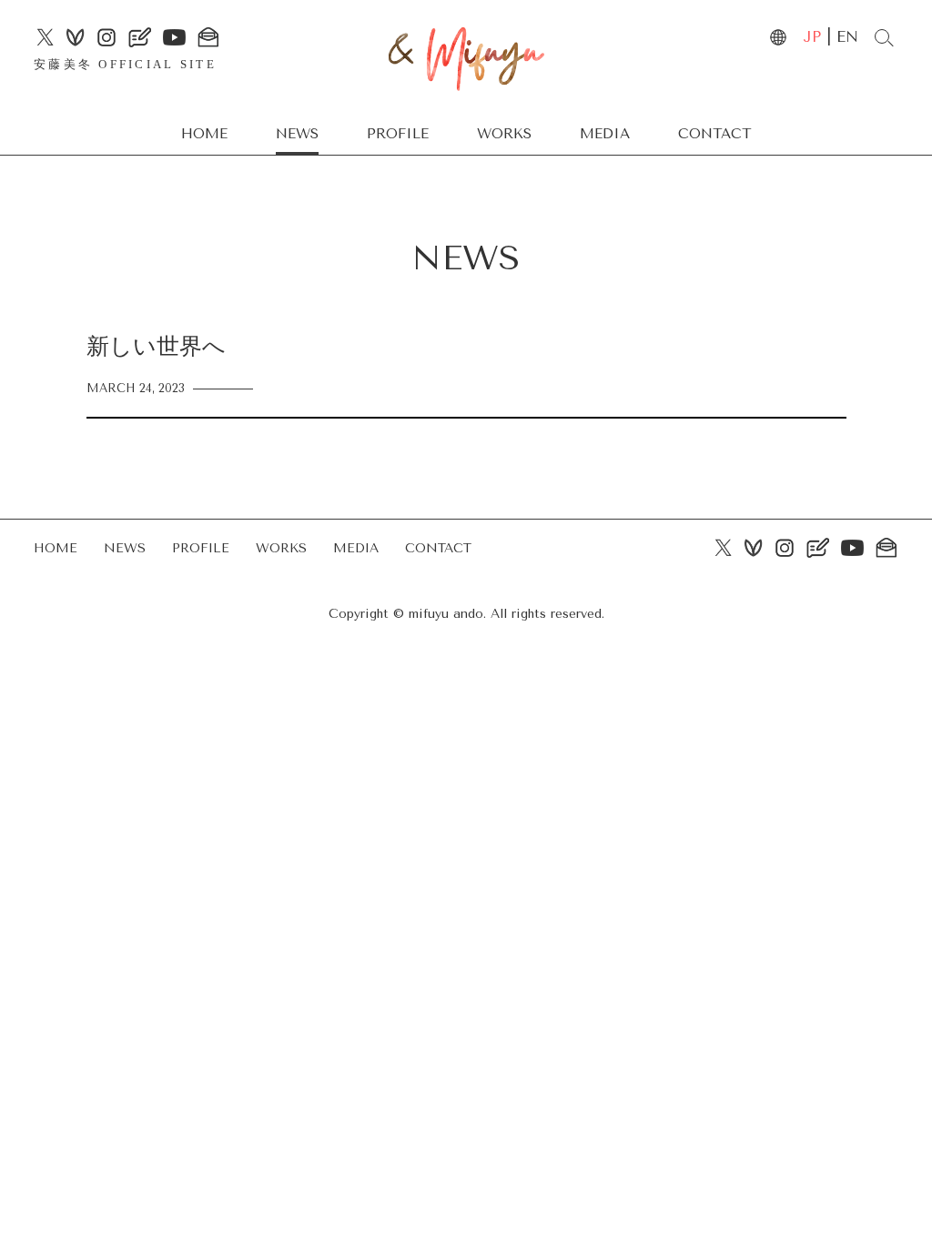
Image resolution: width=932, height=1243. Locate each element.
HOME (204, 134)
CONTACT (715, 134)
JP (812, 36)
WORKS (504, 134)
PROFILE (398, 134)
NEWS (297, 134)
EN (847, 36)
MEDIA (605, 134)
